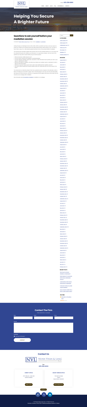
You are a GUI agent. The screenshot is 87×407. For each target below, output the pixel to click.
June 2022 (62, 177)
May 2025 (62, 95)
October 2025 (63, 83)
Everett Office (29, 384)
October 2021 (63, 196)
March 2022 (62, 184)
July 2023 (62, 146)
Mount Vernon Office (58, 384)
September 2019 (63, 248)
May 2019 (62, 255)
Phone (55, 315)
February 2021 (63, 215)
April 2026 (62, 69)
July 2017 (62, 262)
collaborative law (63, 45)
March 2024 (62, 128)
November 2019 (63, 243)
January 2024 (63, 132)
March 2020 (62, 233)
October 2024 (63, 111)
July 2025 (62, 90)
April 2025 (62, 97)
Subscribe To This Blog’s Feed (66, 297)
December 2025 (63, 78)
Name (15, 315)
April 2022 (62, 182)
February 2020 (63, 236)
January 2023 (63, 161)
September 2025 (63, 85)
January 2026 (63, 76)
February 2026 (63, 74)
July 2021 (62, 203)
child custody (63, 40)
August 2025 (62, 88)
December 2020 (63, 219)
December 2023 (63, 135)
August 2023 (62, 144)
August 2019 (62, 250)
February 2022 (63, 186)
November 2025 (63, 81)
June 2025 (62, 92)
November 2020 (63, 222)
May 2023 (62, 151)
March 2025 (62, 100)
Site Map (34, 403)
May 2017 (62, 264)
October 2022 (63, 168)
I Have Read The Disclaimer (20, 336)
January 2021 (63, 217)
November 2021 (63, 193)
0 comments (43, 41)
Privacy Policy (39, 403)
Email (35, 315)
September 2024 (63, 114)
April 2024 (62, 125)
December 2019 (63, 240)
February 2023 (63, 158)
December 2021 (63, 191)
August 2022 (62, 172)
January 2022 (63, 189)
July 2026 (62, 62)
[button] (86, 400)
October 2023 (63, 139)
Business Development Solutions (48, 403)
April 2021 (62, 210)
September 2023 (63, 142)
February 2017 (63, 266)
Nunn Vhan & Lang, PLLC (24, 41)
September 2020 (63, 226)
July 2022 (62, 175)
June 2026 (62, 64)
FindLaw (57, 403)
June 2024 (62, 121)
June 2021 (62, 205)
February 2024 (63, 130)
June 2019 (62, 252)
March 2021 (62, 212)
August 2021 (62, 201)
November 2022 (63, 165)
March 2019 (62, 259)
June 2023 (62, 149)
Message (15, 321)
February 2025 (63, 102)
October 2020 (63, 224)
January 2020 (63, 238)
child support (63, 42)
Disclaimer (16, 334)
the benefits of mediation (28, 77)
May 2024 (62, 123)
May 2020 (62, 229)
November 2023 (63, 137)
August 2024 (62, 116)
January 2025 (63, 104)
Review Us (43, 389)
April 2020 (62, 231)
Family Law (62, 47)
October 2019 (63, 245)
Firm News (62, 49)
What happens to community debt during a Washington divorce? (66, 278)
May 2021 (62, 208)
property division (63, 54)
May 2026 (62, 67)
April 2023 (62, 154)
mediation (38, 41)
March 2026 (62, 71)
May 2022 (62, 179)
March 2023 (62, 156)
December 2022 (63, 163)
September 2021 (63, 198)
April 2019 (62, 257)
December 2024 (63, 107)
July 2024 (62, 118)
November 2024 (63, 109)
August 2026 (62, 60)
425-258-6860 (68, 2)
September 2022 (63, 170)
